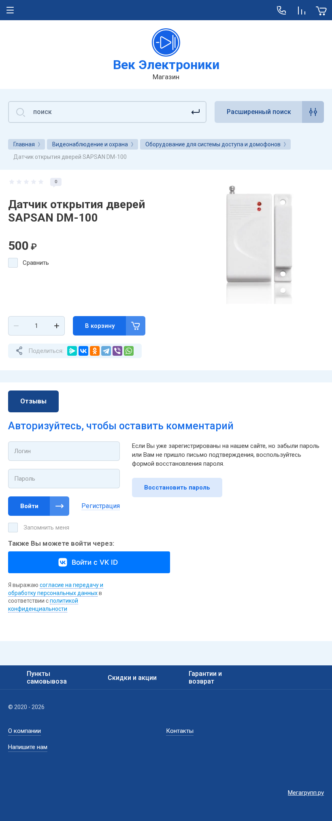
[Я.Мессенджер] (72, 351)
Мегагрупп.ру (306, 792)
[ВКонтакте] (83, 351)
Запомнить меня (46, 527)
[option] (261, 241)
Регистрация (100, 506)
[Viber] (117, 351)
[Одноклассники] (95, 351)
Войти (29, 506)
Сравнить (36, 262)
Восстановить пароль (177, 487)
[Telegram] (106, 351)
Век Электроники (166, 64)
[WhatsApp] (129, 351)
